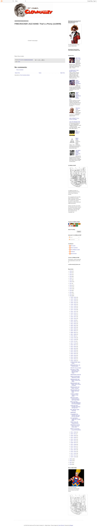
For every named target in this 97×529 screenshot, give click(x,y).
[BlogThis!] (39, 60)
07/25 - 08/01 (73, 336)
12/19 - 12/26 (73, 299)
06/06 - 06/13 (73, 348)
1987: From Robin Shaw (78, 58)
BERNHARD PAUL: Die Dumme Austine (75, 366)
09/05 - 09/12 (73, 325)
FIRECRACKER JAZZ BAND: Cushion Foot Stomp (75, 380)
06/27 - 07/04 (73, 343)
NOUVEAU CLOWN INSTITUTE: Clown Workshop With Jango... (74, 371)
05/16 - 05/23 (73, 353)
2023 (71, 276)
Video (19, 61)
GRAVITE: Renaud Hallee (75, 367)
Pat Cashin (73, 245)
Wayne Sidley (77, 139)
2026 (71, 271)
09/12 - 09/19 (73, 323)
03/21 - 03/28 (73, 437)
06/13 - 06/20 (73, 346)
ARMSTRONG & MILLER (75, 374)
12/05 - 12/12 (73, 302)
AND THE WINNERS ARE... (75, 121)
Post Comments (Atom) (25, 75)
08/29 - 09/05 (73, 327)
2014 (71, 288)
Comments (72, 239)
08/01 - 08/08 (73, 334)
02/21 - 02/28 (73, 444)
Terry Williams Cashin (75, 249)
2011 (71, 294)
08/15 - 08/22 (73, 330)
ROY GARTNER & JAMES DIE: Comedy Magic (75, 419)
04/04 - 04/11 (73, 433)
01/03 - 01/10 (73, 456)
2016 (71, 285)
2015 (71, 286)
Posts (71, 237)
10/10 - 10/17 (73, 316)
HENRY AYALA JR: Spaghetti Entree (74, 423)
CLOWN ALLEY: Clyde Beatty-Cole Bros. (74, 71)
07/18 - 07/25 (73, 337)
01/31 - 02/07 (73, 449)
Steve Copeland (74, 247)
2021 (71, 279)
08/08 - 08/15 (73, 332)
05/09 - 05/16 (73, 355)
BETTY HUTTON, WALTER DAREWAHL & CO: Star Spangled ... (75, 403)
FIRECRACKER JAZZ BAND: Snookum (74, 388)
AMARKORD (73, 412)
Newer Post (17, 72)
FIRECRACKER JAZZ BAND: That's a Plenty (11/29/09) (75, 384)
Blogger (71, 525)
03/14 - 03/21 (73, 439)
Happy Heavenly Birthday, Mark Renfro (78, 82)
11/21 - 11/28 (73, 306)
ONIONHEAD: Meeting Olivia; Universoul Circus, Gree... (75, 426)
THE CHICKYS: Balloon (78, 132)
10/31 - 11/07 (73, 311)
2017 (71, 283)
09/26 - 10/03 (73, 320)
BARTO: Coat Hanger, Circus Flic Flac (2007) (75, 429)
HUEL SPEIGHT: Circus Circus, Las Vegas (74, 119)
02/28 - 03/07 (73, 442)
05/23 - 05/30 (73, 351)
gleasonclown (74, 253)
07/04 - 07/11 (73, 341)
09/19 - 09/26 (73, 321)
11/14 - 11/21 (73, 307)
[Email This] (38, 60)
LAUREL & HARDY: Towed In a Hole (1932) (74, 395)
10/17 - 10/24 (73, 314)
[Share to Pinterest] (44, 60)
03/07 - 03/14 (73, 440)
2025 (71, 272)
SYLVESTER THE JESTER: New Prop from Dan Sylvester (75, 415)
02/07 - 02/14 (73, 448)
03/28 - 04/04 (73, 435)
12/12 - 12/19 (73, 300)
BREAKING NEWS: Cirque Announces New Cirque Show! (74, 399)
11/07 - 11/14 (73, 309)
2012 (71, 292)
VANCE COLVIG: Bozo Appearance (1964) (75, 377)
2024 (71, 274)
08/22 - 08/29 (73, 329)
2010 (71, 295)
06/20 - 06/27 (73, 344)
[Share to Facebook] (42, 60)
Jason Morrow (61, 525)
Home (40, 72)
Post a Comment (19, 69)
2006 (71, 464)
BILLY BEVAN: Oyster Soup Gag (74, 410)
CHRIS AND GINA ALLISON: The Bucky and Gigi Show (75, 406)
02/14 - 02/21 (73, 446)
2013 (71, 290)
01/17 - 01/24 (73, 453)
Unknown (73, 251)
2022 (71, 278)
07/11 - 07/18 (73, 339)
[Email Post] (36, 59)
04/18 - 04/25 (73, 360)
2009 (71, 459)
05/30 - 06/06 (73, 350)
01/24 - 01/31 (73, 451)
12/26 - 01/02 (73, 297)
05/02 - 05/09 (73, 357)
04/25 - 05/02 (73, 358)
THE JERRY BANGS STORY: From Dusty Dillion (78, 152)
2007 (71, 462)
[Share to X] (41, 60)
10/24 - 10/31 (73, 313)
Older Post (62, 72)
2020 (71, 281)
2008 (71, 460)
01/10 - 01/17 (73, 455)
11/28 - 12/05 (73, 304)
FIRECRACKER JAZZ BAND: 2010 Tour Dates (74, 391)
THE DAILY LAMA (78, 109)
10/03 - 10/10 (73, 318)
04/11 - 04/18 (73, 432)
